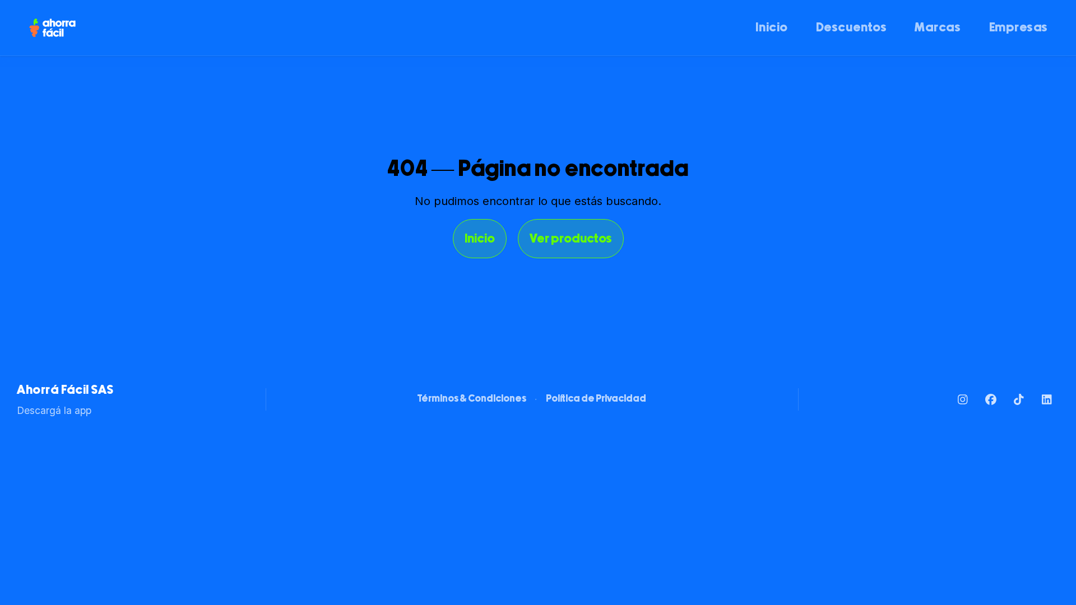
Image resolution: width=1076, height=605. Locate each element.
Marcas (938, 28)
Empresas (1018, 28)
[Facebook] (990, 399)
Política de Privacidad (596, 399)
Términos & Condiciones (472, 399)
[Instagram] (962, 399)
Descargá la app (54, 410)
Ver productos (571, 239)
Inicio (771, 28)
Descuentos (851, 28)
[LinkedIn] (1046, 399)
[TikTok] (1018, 399)
